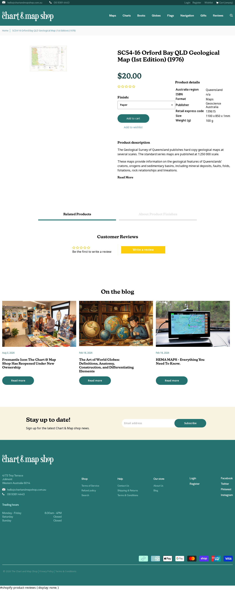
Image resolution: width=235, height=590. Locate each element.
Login (187, 2)
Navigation (187, 15)
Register (197, 2)
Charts (127, 15)
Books (141, 15)
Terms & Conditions (128, 495)
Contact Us (123, 485)
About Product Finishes (158, 214)
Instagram (227, 495)
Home (5, 30)
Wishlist (209, 2)
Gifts (203, 15)
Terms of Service (90, 485)
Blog (155, 490)
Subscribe (190, 423)
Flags (170, 15)
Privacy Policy (46, 571)
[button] (126, 86)
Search (85, 495)
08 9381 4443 (61, 2)
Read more (18, 380)
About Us (158, 485)
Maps (112, 15)
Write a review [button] (143, 250)
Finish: (123, 97)
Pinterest (226, 489)
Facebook (227, 478)
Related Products (77, 214)
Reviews (218, 15)
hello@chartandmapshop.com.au (25, 2)
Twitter (225, 483)
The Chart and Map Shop (24, 571)
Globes (156, 15)
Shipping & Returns (128, 490)
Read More (126, 177)
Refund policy (89, 490)
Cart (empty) (226, 2)
